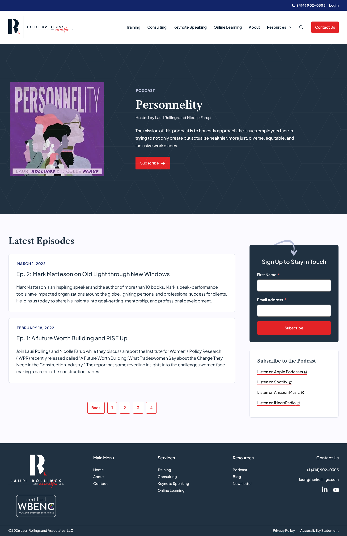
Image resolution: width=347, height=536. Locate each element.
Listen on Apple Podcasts (280, 371)
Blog (237, 476)
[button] (301, 27)
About (254, 27)
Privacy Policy (284, 530)
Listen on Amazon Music (278, 392)
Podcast (240, 469)
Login (334, 5)
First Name (266, 274)
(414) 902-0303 (311, 5)
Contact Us (325, 27)
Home (98, 469)
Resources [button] (276, 27)
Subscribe (294, 327)
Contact (100, 483)
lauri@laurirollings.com (319, 479)
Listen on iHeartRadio (276, 402)
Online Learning (228, 27)
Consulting (156, 27)
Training (133, 27)
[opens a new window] (324, 489)
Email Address (270, 299)
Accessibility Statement (319, 530)
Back (96, 407)
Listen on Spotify (272, 381)
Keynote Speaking (190, 27)
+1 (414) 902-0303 (322, 469)
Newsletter (242, 483)
